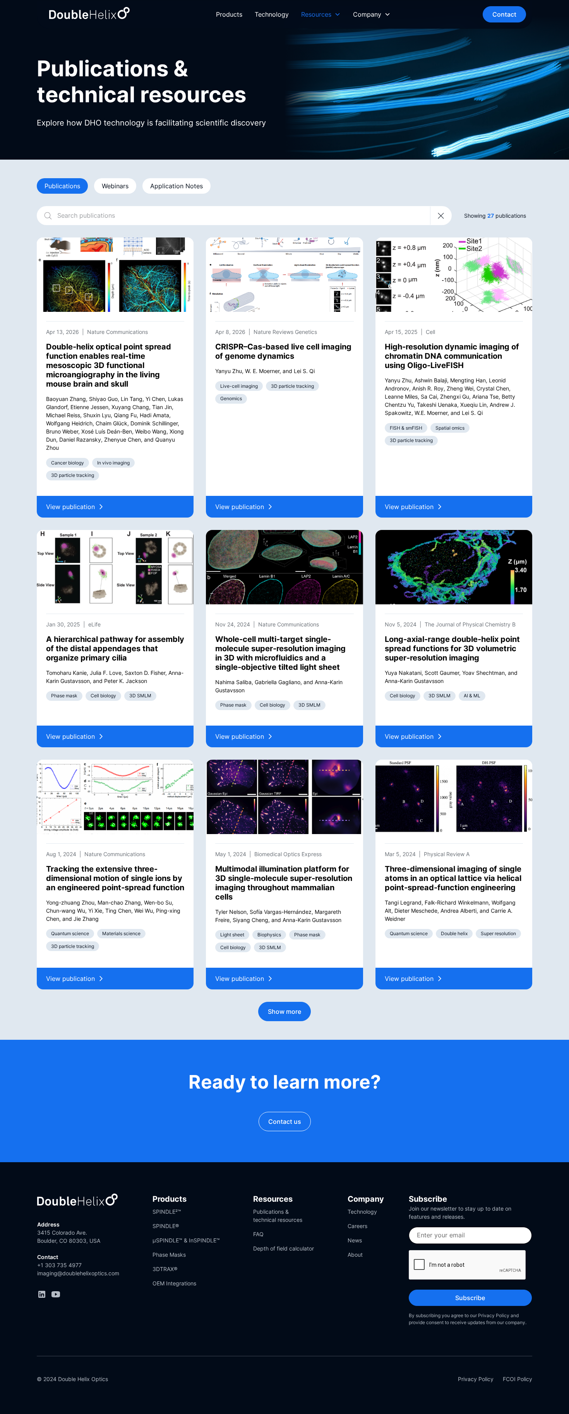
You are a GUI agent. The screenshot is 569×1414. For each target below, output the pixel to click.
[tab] (62, 186)
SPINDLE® (166, 1226)
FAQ (258, 1234)
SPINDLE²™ (167, 1211)
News (355, 1240)
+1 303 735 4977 (59, 1265)
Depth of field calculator (283, 1248)
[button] (321, 14)
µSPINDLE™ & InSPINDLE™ (186, 1240)
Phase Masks (169, 1254)
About (355, 1254)
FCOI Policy (517, 1379)
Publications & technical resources (277, 1215)
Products (229, 14)
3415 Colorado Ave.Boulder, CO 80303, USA (68, 1236)
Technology (272, 14)
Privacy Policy (476, 1379)
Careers (357, 1226)
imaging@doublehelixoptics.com (78, 1273)
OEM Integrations (174, 1283)
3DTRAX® (165, 1269)
